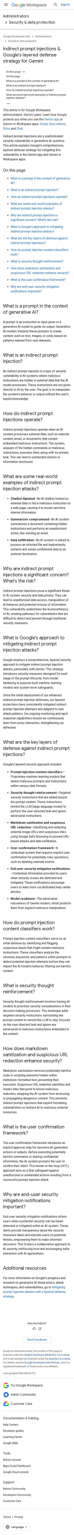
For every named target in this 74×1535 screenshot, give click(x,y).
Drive (6, 128)
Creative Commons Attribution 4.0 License (46, 1354)
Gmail (44, 124)
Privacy (18, 1516)
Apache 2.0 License (59, 1358)
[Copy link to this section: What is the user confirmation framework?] (31, 1133)
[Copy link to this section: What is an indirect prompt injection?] (26, 361)
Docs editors (57, 124)
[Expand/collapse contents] (24, 71)
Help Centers (10, 1424)
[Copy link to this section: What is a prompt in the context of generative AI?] (42, 312)
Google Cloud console (16, 1472)
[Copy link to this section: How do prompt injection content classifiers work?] (58, 929)
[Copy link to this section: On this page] (29, 170)
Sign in (65, 4)
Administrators (16, 16)
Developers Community (17, 1494)
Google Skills (10, 1443)
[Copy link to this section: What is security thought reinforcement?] (38, 992)
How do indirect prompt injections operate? (39, 197)
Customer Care (12, 1501)
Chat (20, 128)
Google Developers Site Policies (41, 1362)
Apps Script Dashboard (17, 1465)
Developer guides (13, 1430)
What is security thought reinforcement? (37, 261)
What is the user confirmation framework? (38, 280)
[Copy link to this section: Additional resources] (50, 1268)
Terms (7, 1516)
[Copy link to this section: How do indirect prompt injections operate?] (46, 420)
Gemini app (51, 119)
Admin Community (14, 1488)
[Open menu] (6, 4)
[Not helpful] (40, 1329)
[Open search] (55, 4)
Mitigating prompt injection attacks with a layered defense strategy (34, 1291)
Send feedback (37, 1339)
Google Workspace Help (16, 36)
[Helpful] (34, 1329)
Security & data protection (32, 22)
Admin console (12, 1459)
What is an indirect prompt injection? (34, 190)
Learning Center (12, 1436)
